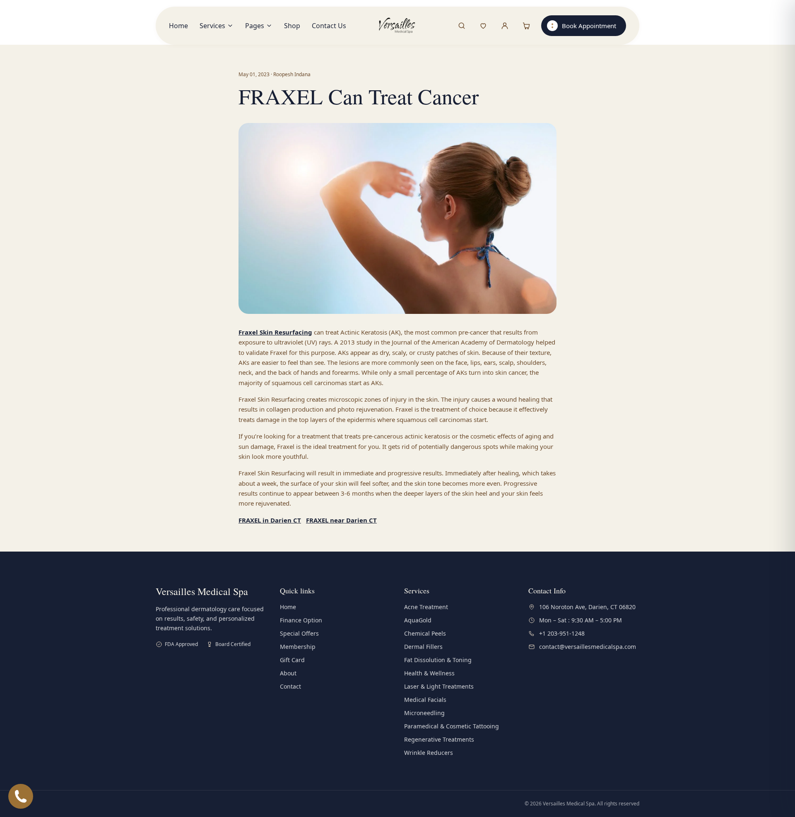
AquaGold (417, 620)
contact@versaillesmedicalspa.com (587, 647)
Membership (298, 647)
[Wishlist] (483, 25)
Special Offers (299, 633)
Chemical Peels (425, 633)
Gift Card (292, 660)
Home (178, 25)
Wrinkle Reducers (428, 753)
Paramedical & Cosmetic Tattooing (451, 726)
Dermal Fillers (423, 647)
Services (212, 25)
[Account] (504, 25)
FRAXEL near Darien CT (341, 520)
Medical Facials (425, 700)
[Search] (461, 25)
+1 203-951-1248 (562, 633)
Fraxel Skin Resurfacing (275, 332)
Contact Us (329, 25)
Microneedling (424, 713)
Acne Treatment (426, 607)
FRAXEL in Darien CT (269, 520)
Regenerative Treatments (439, 739)
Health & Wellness (429, 673)
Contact (290, 686)
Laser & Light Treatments (439, 686)
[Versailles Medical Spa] (397, 25)
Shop (292, 25)
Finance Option (301, 620)
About (288, 673)
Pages (254, 25)
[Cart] (526, 25)
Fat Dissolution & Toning (438, 660)
